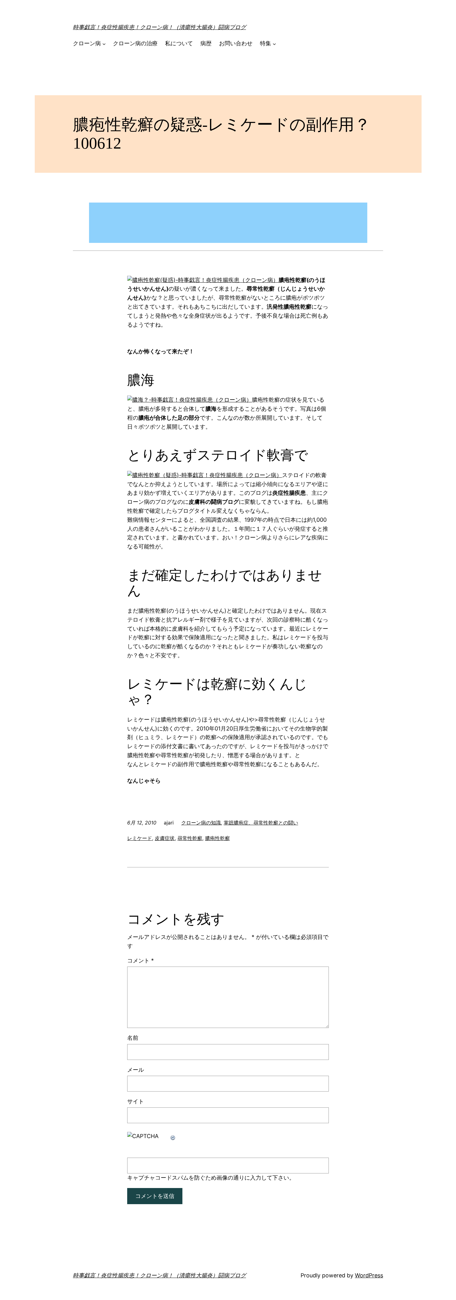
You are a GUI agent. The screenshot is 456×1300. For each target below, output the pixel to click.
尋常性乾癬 (189, 838)
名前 (132, 1037)
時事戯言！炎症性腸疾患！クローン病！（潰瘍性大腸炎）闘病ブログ (159, 27)
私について (179, 43)
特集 (265, 43)
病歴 (206, 43)
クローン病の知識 (201, 823)
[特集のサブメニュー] (274, 43)
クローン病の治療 (135, 43)
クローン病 (87, 43)
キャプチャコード (149, 1177)
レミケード (139, 838)
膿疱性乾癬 (217, 838)
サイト (135, 1101)
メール (135, 1069)
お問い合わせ (236, 43)
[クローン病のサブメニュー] (104, 43)
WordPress (369, 1275)
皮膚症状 (165, 838)
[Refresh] (173, 1136)
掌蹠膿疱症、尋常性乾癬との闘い (261, 823)
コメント (140, 960)
